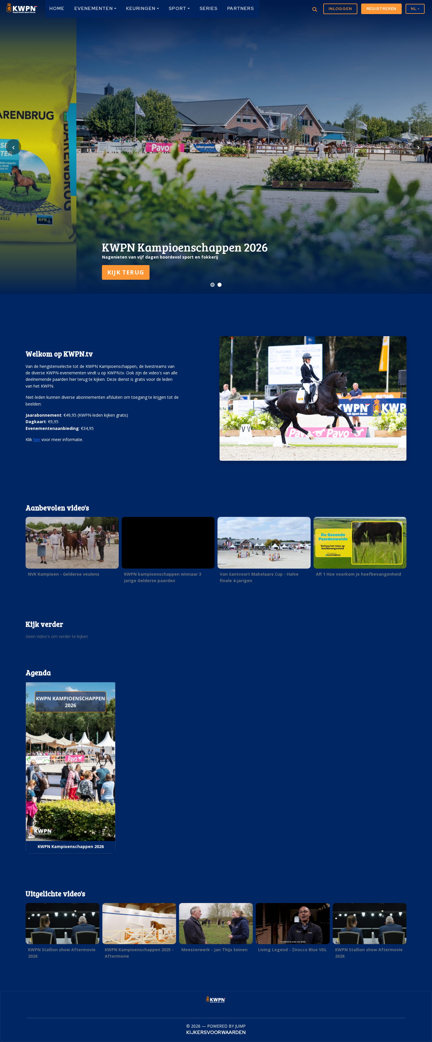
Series (208, 8)
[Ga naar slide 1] (212, 285)
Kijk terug (49, 272)
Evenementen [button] (93, 8)
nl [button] (414, 8)
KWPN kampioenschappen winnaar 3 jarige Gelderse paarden (162, 577)
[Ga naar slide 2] (219, 285)
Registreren (381, 8)
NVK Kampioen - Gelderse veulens (63, 574)
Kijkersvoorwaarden (216, 1032)
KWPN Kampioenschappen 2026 (71, 846)
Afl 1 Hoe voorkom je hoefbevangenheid (358, 574)
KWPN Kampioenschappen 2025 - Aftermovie (139, 952)
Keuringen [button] (141, 8)
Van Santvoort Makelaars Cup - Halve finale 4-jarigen (259, 577)
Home (57, 8)
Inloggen (340, 8)
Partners (240, 8)
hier (36, 439)
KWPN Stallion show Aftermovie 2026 (62, 952)
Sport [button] (177, 8)
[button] (72, 548)
